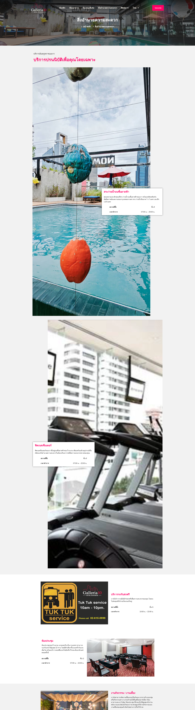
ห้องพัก (62, 8)
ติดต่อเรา (125, 8)
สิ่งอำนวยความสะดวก (107, 8)
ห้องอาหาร (74, 8)
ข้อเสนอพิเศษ (88, 8)
